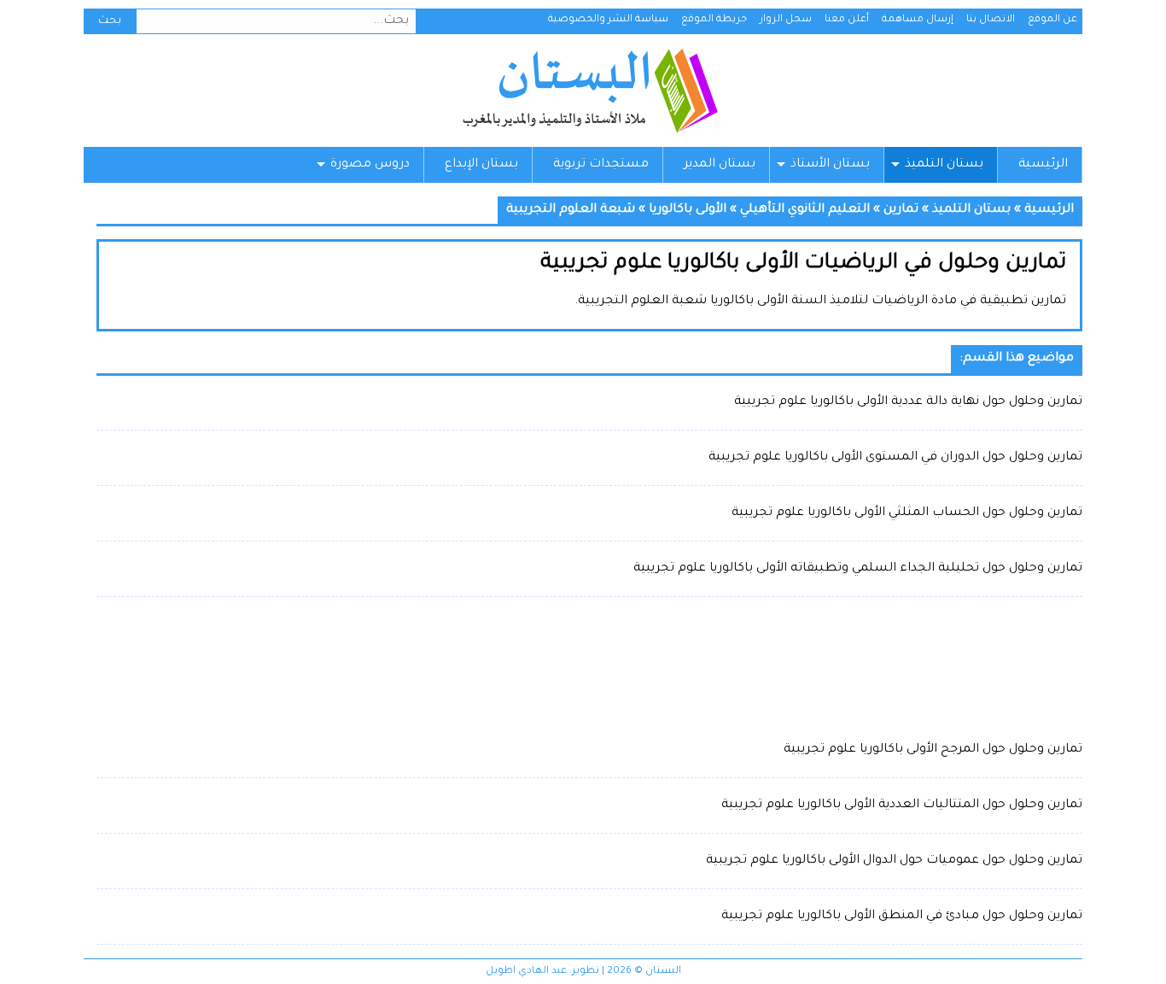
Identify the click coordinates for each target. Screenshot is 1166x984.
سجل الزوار (786, 20)
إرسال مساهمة (917, 20)
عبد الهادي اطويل (526, 971)
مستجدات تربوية (601, 165)
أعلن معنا (847, 20)
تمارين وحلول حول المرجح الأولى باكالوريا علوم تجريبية (933, 750)
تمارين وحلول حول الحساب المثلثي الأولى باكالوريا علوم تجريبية (907, 513)
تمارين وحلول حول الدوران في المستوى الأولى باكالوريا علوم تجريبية (895, 458)
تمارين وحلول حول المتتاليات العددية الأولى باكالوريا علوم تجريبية (901, 805)
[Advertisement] (589, 667)
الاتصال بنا (990, 20)
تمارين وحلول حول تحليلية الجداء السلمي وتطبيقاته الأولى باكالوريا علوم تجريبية (857, 569)
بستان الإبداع (481, 165)
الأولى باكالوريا (687, 210)
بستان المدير (719, 165)
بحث (109, 21)
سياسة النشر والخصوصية (608, 20)
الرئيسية (1043, 165)
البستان (589, 90)
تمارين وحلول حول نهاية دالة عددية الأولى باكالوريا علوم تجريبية (908, 402)
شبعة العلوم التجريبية (570, 210)
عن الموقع (1052, 20)
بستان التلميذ (944, 165)
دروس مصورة (370, 165)
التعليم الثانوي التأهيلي (805, 210)
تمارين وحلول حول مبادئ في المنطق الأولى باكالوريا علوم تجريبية (901, 916)
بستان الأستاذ (830, 165)
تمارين (900, 210)
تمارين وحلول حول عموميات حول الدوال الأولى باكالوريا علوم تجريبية (894, 861)
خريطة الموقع (714, 20)
